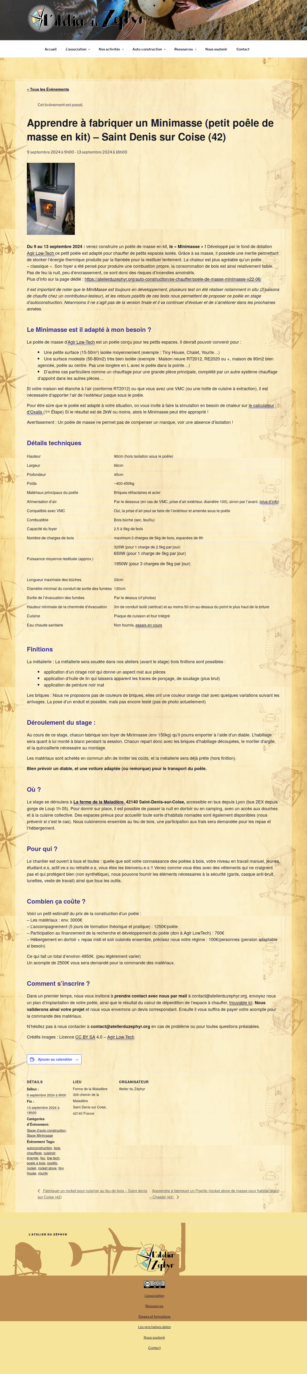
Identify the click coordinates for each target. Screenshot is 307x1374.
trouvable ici (240, 1002)
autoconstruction (39, 1147)
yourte (43, 1173)
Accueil (51, 49)
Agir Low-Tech (41, 253)
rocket (31, 1168)
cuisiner (49, 1152)
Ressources (183, 49)
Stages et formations (154, 1316)
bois (57, 1147)
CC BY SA (85, 1037)
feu (42, 1157)
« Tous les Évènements (48, 89)
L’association (76, 49)
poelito (52, 1163)
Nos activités (109, 49)
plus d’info (269, 501)
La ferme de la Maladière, (99, 802)
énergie (32, 1157)
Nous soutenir (216, 49)
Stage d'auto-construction (46, 1130)
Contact (242, 49)
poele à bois (36, 1163)
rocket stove (47, 1168)
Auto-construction (147, 49)
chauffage (34, 1152)
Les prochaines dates (154, 1327)
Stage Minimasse (40, 1135)
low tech (53, 1157)
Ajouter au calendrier (55, 1059)
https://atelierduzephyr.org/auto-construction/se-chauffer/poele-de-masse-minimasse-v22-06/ (173, 279)
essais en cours (149, 625)
